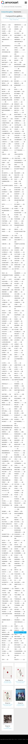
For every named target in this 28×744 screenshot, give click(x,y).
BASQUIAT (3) (19, 78)
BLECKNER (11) (19, 91)
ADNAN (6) (18, 29)
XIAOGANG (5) (19, 647)
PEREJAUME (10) (6, 480)
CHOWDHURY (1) (20, 139)
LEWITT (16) (18, 356)
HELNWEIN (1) (20, 273)
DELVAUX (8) (6, 175)
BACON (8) (6, 60)
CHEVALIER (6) (19, 133)
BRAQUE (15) (7, 106)
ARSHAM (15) (19, 56)
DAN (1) (18, 164)
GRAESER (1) (19, 256)
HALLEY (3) (18, 262)
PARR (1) (5, 475)
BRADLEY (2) (18, 104)
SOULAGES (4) (19, 574)
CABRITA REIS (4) (20, 116)
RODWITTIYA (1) (7, 534)
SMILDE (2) (7, 569)
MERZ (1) (18, 400)
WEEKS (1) (5, 632)
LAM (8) (18, 342)
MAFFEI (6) (6, 375)
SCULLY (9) (18, 555)
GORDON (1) (19, 252)
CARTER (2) (6, 125)
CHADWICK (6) (7, 131)
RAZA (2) (18, 517)
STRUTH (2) (7, 580)
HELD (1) (4, 273)
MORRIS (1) (18, 419)
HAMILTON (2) (19, 264)
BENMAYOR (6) (7, 85)
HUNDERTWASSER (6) (7, 286)
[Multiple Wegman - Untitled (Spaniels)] (20, 695)
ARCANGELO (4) (6, 52)
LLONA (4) (6, 367)
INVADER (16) (5, 294)
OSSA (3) (18, 465)
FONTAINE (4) (19, 219)
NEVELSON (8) (19, 444)
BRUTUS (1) (19, 110)
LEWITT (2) (5, 358)
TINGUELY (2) (6, 594)
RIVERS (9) (18, 526)
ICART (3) (18, 285)
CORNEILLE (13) (7, 151)
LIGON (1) (6, 363)
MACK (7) (18, 373)
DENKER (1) (18, 177)
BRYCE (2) (19, 112)
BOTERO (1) (19, 99)
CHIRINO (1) (6, 139)
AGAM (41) (6, 31)
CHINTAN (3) (19, 137)
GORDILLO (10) (7, 252)
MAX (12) (17, 396)
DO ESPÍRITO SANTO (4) (7, 186)
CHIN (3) (5, 137)
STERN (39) (18, 578)
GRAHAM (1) (6, 258)
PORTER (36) (19, 499)
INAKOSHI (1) (19, 289)
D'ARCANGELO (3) (20, 160)
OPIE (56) (5, 463)
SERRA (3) (18, 557)
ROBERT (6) (7, 529)
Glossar (24, 739)
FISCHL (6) (5, 214)
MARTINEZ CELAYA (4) (19, 391)
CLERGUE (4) (19, 143)
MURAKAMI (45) (20, 434)
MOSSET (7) (6, 421)
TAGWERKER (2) (7, 588)
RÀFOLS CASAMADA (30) (19, 508)
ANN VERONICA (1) (18, 42)
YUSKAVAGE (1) (19, 653)
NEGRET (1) (18, 442)
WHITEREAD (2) (7, 636)
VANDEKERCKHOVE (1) (19, 616)
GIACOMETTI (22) (19, 240)
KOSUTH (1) (6, 331)
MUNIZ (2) (17, 429)
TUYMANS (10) (19, 605)
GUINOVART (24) (7, 262)
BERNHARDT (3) (19, 86)
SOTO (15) (7, 574)
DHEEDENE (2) (7, 179)
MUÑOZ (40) (18, 431)
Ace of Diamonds (7, 681)
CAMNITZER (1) (19, 120)
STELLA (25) (6, 578)
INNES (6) (18, 292)
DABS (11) (5, 162)
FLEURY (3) (6, 216)
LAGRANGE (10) (7, 340)
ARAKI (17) (19, 50)
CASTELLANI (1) (19, 125)
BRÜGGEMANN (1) (7, 111)
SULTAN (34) (6, 584)
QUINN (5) (18, 505)
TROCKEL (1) (20, 601)
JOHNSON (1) (7, 302)
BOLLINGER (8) (7, 97)
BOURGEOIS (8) (7, 104)
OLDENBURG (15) (7, 461)
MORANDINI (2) (7, 416)
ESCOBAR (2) (19, 204)
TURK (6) (5, 605)
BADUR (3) (18, 60)
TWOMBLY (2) (6, 607)
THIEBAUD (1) (19, 590)
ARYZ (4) (4, 58)
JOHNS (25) (18, 300)
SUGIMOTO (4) (7, 582)
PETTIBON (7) (7, 484)
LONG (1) (18, 367)
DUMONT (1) (19, 194)
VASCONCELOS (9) (19, 623)
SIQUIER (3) (6, 565)
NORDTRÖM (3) (20, 457)
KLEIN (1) (18, 323)
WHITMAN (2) (19, 636)
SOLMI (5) (18, 571)
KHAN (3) (17, 319)
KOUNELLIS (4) (19, 331)
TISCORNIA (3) (19, 594)
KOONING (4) (7, 329)
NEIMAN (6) (6, 444)
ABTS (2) (6, 27)
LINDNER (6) (6, 365)
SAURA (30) (19, 548)
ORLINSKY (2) (7, 465)
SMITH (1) (17, 569)
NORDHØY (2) (7, 457)
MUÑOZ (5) (6, 431)
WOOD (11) (6, 640)
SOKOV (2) (6, 571)
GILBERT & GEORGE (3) (19, 245)
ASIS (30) (18, 58)
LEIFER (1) (5, 352)
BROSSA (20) (18, 108)
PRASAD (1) (20, 501)
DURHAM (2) (7, 196)
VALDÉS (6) (6, 611)
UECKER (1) (19, 609)
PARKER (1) (19, 473)
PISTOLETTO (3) (5, 491)
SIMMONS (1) (18, 563)
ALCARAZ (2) (18, 33)
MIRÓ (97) (18, 409)
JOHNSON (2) (19, 302)
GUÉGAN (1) (19, 260)
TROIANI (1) (6, 603)
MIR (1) (6, 409)
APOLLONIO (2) (20, 45)
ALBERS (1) (6, 33)
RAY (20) (5, 517)
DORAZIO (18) (7, 191)
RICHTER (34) (7, 521)
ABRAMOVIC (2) (20, 24)
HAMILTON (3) (7, 264)
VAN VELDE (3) (19, 613)
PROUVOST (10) (19, 503)
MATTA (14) (19, 394)
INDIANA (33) (7, 292)
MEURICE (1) (20, 402)
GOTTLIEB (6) (19, 254)
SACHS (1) (18, 544)
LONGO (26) (6, 369)
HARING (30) (6, 266)
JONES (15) (6, 304)
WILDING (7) (6, 638)
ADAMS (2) (6, 29)
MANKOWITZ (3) (8, 379)
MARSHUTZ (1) (7, 388)
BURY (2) (5, 116)
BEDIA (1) (5, 83)
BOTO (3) (18, 102)
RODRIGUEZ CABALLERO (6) (19, 531)
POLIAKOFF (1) (7, 494)
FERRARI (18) (18, 210)
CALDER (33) (19, 118)
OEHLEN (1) (6, 459)
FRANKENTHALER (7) (19, 226)
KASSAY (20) (6, 312)
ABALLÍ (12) (6, 24)
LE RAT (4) (18, 348)
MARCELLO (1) (7, 385)
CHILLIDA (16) (19, 135)
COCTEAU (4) (18, 146)
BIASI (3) (18, 89)
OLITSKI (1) (18, 461)
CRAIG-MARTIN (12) (18, 155)
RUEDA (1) (6, 542)
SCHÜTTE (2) (7, 555)
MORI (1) (18, 417)
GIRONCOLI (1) (7, 250)
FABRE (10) (17, 206)
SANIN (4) (6, 546)
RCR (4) (4, 519)
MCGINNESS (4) (7, 400)
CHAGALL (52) (19, 131)
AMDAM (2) (18, 37)
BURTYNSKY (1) (20, 114)
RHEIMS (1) (18, 519)
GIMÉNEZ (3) (19, 248)
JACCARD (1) (19, 294)
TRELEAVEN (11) (7, 601)
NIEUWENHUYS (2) (6, 453)
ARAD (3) (5, 50)
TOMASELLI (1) (7, 599)
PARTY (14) (18, 475)
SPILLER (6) (6, 576)
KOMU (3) (18, 327)
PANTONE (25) (19, 469)
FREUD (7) (18, 229)
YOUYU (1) (5, 653)
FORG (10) (18, 221)
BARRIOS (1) (18, 72)
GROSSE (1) (7, 260)
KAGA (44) (6, 310)
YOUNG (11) (6, 651)
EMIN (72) (6, 198)
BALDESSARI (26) (19, 64)
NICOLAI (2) (19, 447)
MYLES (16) (6, 438)
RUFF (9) (18, 542)
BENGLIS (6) (18, 83)
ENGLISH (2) (18, 198)
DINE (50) (17, 181)
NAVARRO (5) (18, 440)
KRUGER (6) (19, 333)
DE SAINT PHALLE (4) (19, 170)
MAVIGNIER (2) (7, 396)
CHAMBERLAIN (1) (7, 133)
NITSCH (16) (19, 452)
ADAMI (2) (18, 27)
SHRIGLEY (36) (19, 561)
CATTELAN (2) (7, 127)
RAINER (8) (6, 511)
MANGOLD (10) (19, 377)
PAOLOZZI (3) (19, 471)
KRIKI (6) (4, 333)
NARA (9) (19, 438)
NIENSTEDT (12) (19, 450)
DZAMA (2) (18, 196)
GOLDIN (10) (18, 250)
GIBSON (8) (6, 243)
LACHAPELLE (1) (19, 338)
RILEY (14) (18, 524)
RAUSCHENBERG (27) (18, 514)
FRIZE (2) (6, 231)
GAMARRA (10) (7, 237)
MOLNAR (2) (18, 411)
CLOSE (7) (6, 146)
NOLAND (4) (19, 455)
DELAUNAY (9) (19, 173)
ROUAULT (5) (19, 540)
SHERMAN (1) (19, 559)
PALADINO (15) (20, 467)
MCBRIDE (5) (6, 398)
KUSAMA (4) (6, 338)
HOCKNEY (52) (19, 279)
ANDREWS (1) (19, 39)
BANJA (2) (5, 70)
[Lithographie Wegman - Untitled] (7, 717)
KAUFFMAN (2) (19, 314)
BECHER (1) (20, 81)
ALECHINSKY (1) (20, 35)
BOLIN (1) (17, 95)
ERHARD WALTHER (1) (19, 201)
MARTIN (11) (6, 390)
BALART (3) (6, 64)
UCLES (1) (18, 607)
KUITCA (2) (7, 335)
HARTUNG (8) (19, 266)
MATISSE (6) (6, 394)
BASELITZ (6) (6, 77)
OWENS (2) (6, 467)
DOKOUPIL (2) (20, 187)
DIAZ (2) (18, 179)
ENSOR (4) (6, 200)
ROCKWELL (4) (20, 528)
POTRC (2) (6, 501)
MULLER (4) (19, 427)
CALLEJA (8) (6, 120)
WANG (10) (7, 630)
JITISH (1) (5, 300)
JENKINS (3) (18, 296)
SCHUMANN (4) (19, 553)
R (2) (4, 507)
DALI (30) (6, 164)
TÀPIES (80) (6, 590)
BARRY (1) (6, 74)
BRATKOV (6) (19, 106)
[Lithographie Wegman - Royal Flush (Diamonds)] (20, 672)
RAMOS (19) (18, 511)
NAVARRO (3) (7, 442)
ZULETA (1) (19, 659)
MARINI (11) (19, 386)
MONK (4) (6, 413)
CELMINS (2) (18, 127)
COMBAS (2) (6, 148)
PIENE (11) (18, 486)
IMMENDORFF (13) (7, 289)
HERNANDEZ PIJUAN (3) (7, 276)
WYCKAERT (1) (20, 645)
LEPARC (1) (6, 356)
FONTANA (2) (6, 221)
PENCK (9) (18, 478)
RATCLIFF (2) (6, 513)
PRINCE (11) (6, 503)
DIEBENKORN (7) (7, 182)
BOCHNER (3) (18, 93)
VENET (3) (18, 626)
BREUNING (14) (7, 108)
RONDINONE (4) (7, 536)
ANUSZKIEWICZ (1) (6, 46)
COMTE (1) (18, 148)
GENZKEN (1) (18, 237)
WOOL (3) (7, 642)
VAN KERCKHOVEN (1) (7, 614)
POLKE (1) (18, 494)
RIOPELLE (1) (7, 526)
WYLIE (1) (5, 647)
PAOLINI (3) (6, 471)
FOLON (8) (7, 219)
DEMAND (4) (7, 177)
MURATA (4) (18, 436)
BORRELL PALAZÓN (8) (7, 100)
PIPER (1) (18, 488)
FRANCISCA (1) (7, 225)
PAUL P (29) (5, 478)
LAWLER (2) (18, 346)
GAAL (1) (18, 235)
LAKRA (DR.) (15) (6, 342)
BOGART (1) (6, 95)
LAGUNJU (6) (18, 340)
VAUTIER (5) (7, 626)
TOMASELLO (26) (19, 599)
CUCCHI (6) (6, 160)
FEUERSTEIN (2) (20, 212)
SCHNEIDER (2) (7, 553)
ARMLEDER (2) (6, 56)
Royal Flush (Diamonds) (20, 681)
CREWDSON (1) (7, 158)
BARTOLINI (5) (20, 74)
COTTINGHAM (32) (19, 151)
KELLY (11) (19, 317)
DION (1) (17, 183)
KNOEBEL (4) (18, 325)
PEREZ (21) (18, 480)
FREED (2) (6, 229)
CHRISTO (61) (7, 141)
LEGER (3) (18, 350)
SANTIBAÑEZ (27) (20, 546)
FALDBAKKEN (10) (7, 211)
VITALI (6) (19, 628)
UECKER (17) (7, 609)
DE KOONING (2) (7, 170)
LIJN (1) (17, 363)
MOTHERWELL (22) (19, 422)
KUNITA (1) (19, 335)
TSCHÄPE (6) (19, 603)
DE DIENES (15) (19, 166)
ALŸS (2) (5, 37)
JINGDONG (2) (19, 298)
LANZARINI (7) (7, 344)
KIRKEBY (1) (18, 321)
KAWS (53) (4, 317)
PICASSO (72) (6, 486)
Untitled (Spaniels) (20, 704)
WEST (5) (18, 634)
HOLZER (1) (18, 283)
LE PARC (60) (6, 348)
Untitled (7, 727)
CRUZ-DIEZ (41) (19, 158)
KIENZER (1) (7, 321)
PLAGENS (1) (18, 490)
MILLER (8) (18, 404)
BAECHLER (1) (7, 62)
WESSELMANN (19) (8, 634)
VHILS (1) (4, 628)
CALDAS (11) (7, 118)
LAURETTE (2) (7, 346)
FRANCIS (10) (18, 223)
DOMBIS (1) (6, 189)
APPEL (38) (18, 47)
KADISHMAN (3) (19, 307)
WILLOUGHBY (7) (19, 638)
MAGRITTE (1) (7, 377)
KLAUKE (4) (6, 323)
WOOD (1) (18, 640)
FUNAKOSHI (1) (7, 235)
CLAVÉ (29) (6, 143)
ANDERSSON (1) (7, 40)
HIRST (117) (6, 279)
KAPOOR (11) (19, 310)
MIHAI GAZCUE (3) (7, 405)
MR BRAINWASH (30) (7, 425)
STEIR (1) (17, 576)
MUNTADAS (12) (7, 435)
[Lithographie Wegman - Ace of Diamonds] (7, 672)
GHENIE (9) (6, 239)
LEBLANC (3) (6, 350)
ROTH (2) (5, 540)
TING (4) (18, 592)
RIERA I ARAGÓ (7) (7, 524)
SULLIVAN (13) (19, 582)
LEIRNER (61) (7, 354)
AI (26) (17, 31)
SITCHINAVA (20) (19, 566)
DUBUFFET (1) (19, 191)
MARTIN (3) (19, 388)
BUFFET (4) (6, 114)
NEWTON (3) (7, 446)
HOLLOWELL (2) (7, 283)
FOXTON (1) (6, 223)
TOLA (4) (17, 597)
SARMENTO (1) (7, 548)
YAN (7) (17, 649)
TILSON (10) (6, 592)
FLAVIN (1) (17, 214)
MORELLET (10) (20, 415)
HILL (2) (17, 277)
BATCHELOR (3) (7, 81)
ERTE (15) (7, 205)
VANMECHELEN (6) (7, 621)
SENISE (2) (6, 557)
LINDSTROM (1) (19, 365)
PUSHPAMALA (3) (7, 505)
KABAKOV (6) (6, 306)
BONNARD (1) (19, 97)
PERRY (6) (18, 482)
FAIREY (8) (18, 208)
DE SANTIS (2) (7, 173)
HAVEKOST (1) (8, 269)
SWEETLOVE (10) (19, 585)
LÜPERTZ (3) (7, 371)
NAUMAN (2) (6, 440)
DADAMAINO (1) (18, 162)
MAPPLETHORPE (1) (18, 380)
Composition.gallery (7, 11)
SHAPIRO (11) (6, 559)
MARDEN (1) (18, 383)
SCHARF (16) (6, 551)
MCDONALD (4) (19, 398)
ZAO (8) (5, 655)
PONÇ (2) (17, 496)
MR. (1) (16, 425)
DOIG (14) (18, 185)
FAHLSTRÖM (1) (7, 208)
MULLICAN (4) (6, 429)
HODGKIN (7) (7, 281)
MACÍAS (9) (6, 373)
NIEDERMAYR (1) (7, 450)
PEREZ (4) (5, 482)
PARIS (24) (6, 473)
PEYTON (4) (19, 484)
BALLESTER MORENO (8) (19, 67)
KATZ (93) (5, 314)
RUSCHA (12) (7, 544)
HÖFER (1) (18, 281)
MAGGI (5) (18, 375)
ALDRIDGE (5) (6, 35)
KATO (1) (18, 312)
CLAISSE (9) (19, 141)
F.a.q (27, 739)
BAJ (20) (17, 62)
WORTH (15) (18, 642)
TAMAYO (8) (18, 588)
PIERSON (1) (6, 488)
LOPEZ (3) (18, 369)
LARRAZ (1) (18, 344)
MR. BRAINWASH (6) (7, 427)
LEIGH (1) (18, 352)
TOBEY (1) (5, 597)
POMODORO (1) (7, 498)
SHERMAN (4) (6, 561)
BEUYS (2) (6, 89)
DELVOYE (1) (18, 175)
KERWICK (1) (6, 319)
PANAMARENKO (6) (7, 469)
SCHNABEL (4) (19, 551)
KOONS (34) (18, 329)
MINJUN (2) (18, 406)
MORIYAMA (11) (7, 419)
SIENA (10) (6, 563)
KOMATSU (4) (7, 327)
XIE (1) (5, 649)
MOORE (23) (18, 413)
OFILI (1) (17, 459)
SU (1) (17, 580)
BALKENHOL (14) (7, 67)
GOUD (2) (6, 256)
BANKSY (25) (17, 70)
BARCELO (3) (7, 72)
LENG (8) (19, 354)
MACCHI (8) (18, 371)
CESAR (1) (19, 129)
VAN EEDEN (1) (19, 611)
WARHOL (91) (19, 630)
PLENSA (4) (18, 492)
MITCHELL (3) (6, 411)
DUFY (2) (5, 194)
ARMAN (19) (20, 53)
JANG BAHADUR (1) (7, 297)
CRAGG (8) (6, 154)
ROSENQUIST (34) (19, 537)
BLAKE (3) (5, 91)
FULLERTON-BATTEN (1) (19, 232)
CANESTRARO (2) (7, 123)
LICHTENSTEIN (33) (19, 360)
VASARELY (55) (19, 619)
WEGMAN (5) (19, 632)
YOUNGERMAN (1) (20, 651)
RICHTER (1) (18, 521)
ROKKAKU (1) (19, 534)
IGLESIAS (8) (19, 287)
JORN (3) (17, 304)
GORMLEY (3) (7, 254)
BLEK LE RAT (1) (6, 93)
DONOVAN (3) (19, 189)
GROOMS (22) (18, 258)
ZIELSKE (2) (19, 656)
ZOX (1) (5, 659)
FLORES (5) (19, 216)
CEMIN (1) (6, 129)
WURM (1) (6, 645)
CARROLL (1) (19, 123)
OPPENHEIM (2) (20, 463)
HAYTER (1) (19, 270)
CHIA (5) (5, 135)
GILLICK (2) (6, 248)
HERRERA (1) (19, 275)
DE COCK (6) (6, 166)
